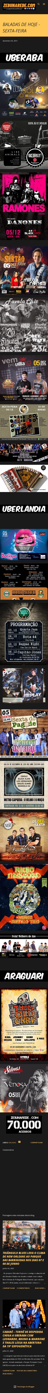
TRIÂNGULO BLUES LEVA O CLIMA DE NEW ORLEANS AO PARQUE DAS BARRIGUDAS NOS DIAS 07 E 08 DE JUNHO (24, 1258)
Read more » (40, 1288)
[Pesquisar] (38, 4)
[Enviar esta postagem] (19, 1142)
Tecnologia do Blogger (25, 1387)
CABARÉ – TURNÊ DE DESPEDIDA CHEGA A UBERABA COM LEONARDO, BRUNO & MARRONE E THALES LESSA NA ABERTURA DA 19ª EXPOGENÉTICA (24, 1339)
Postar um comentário (27, 1371)
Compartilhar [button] (37, 1142)
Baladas (12, 1142)
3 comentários (23, 1288)
